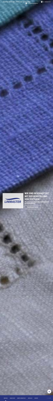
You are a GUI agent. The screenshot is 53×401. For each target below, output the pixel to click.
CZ (47, 398)
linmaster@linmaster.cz (34, 3)
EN (48, 398)
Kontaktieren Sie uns (32, 207)
